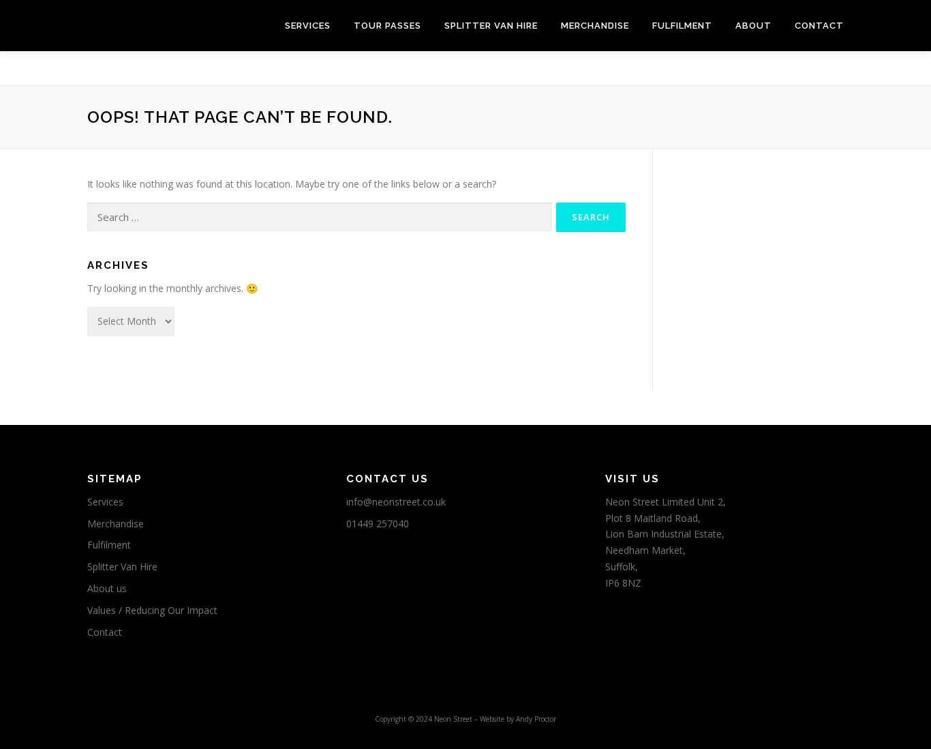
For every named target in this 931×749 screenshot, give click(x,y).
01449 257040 (377, 523)
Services (308, 25)
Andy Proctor (536, 719)
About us (107, 588)
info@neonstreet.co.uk (396, 501)
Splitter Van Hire (491, 25)
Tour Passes (387, 25)
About (753, 25)
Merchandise (595, 25)
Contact (819, 25)
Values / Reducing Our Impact (152, 610)
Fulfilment (682, 25)
